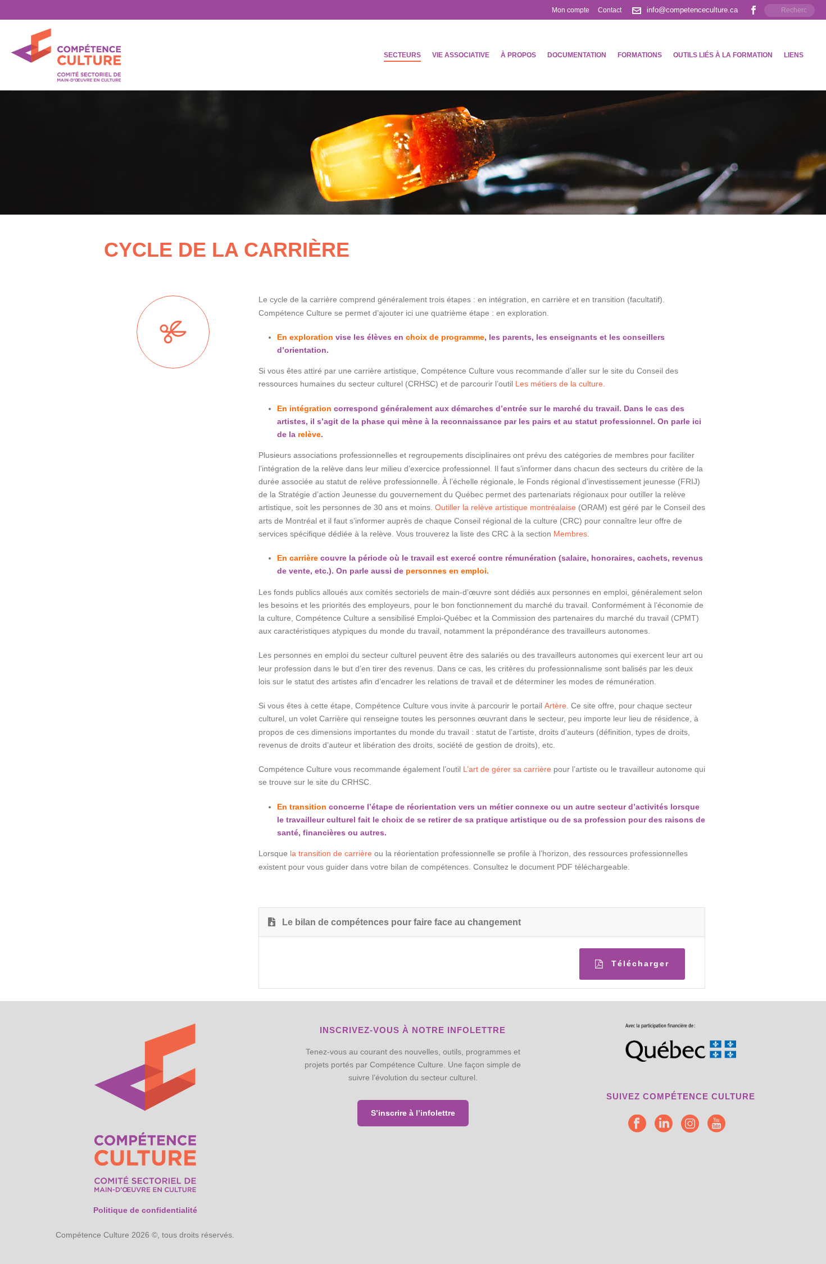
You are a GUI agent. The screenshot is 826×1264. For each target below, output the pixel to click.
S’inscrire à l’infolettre (413, 1112)
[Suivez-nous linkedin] (664, 1124)
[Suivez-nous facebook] (637, 1124)
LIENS (794, 55)
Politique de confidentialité (145, 1210)
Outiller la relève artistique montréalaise (505, 507)
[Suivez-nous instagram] (690, 1124)
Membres (570, 533)
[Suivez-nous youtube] (716, 1124)
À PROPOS (518, 55)
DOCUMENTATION (576, 55)
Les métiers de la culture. (560, 383)
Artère (555, 705)
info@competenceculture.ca (692, 10)
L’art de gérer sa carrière (507, 769)
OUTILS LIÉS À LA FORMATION (723, 55)
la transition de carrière (331, 853)
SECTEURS (402, 55)
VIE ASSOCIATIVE (460, 55)
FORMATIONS (640, 55)
